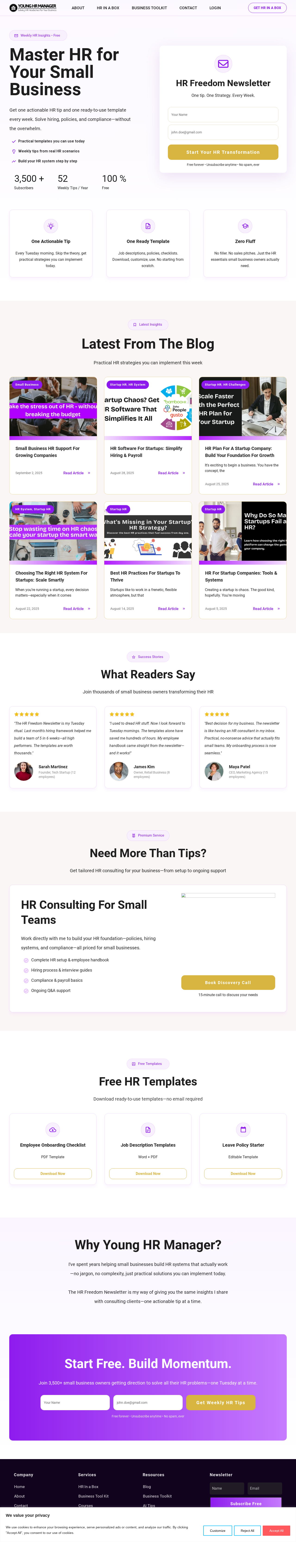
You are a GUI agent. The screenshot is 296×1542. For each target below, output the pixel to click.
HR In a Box (88, 1486)
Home (19, 1486)
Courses (85, 1505)
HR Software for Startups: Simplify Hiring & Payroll (148, 435)
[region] (148, 1524)
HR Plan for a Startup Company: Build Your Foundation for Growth (243, 435)
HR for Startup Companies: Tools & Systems (243, 560)
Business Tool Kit (93, 1496)
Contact (21, 1505)
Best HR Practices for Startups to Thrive (148, 560)
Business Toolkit (157, 1496)
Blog (147, 1486)
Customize (217, 1531)
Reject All (247, 1531)
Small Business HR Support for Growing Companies (53, 435)
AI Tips (149, 1505)
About (19, 1496)
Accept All (276, 1531)
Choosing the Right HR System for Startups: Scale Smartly (53, 560)
